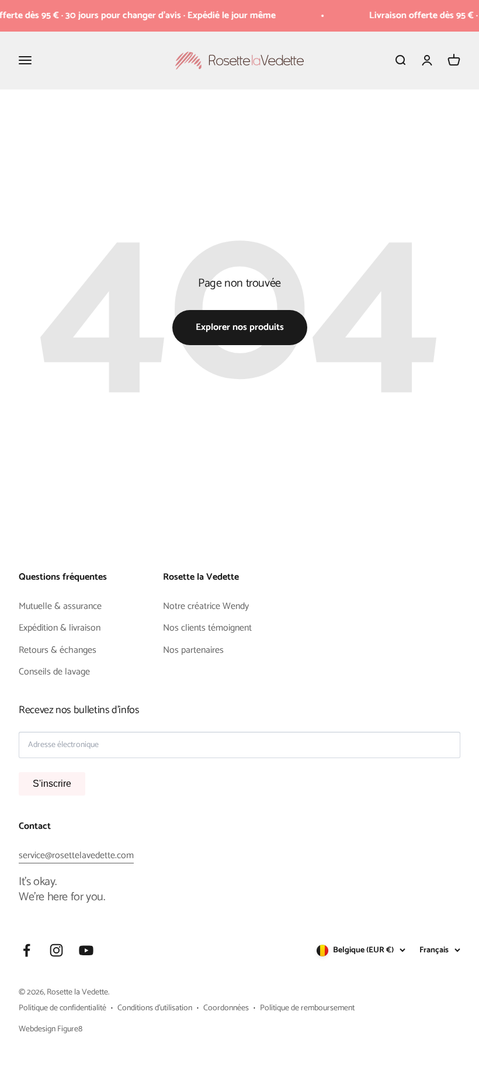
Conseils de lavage (54, 672)
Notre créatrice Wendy (206, 606)
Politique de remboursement (307, 1008)
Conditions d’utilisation (154, 1008)
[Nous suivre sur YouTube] (86, 950)
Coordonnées (226, 1008)
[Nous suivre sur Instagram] (56, 950)
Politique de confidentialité (62, 1008)
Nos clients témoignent (207, 628)
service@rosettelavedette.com (76, 855)
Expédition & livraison (59, 628)
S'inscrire (52, 784)
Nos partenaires (193, 650)
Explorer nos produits (240, 327)
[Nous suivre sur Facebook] (26, 950)
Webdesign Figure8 (50, 1029)
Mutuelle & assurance (60, 606)
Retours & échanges (57, 650)
